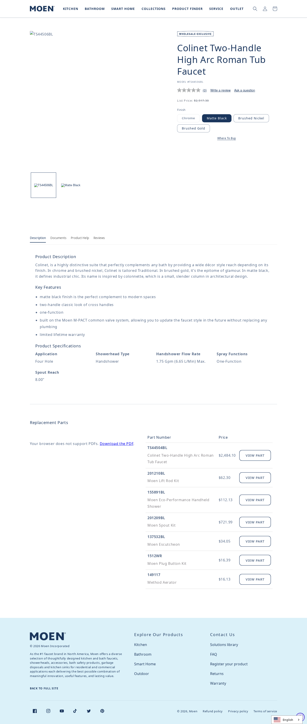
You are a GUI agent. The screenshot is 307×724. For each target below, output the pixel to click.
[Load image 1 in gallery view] (43, 185)
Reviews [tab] (99, 238)
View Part (255, 455)
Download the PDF (116, 443)
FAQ (213, 654)
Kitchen (140, 644)
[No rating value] (190, 90)
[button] (69, 9)
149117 (153, 574)
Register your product (229, 663)
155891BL (156, 492)
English (288, 720)
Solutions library (224, 644)
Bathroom (142, 654)
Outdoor (141, 673)
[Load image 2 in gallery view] (70, 185)
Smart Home (145, 663)
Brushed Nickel (251, 118)
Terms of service (265, 711)
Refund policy (213, 711)
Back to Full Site (44, 688)
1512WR (154, 555)
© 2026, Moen (187, 711)
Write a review (220, 90)
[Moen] (48, 636)
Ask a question (244, 90)
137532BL (156, 536)
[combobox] (287, 719)
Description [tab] (38, 238)
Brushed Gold (193, 128)
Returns (217, 673)
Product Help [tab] (80, 238)
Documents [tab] (58, 238)
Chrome (191, 119)
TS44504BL (157, 447)
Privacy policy (238, 711)
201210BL (156, 473)
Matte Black (217, 118)
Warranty (218, 683)
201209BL (156, 517)
